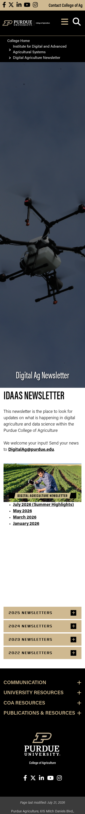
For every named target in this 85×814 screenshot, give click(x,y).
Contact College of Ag (66, 5)
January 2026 (26, 524)
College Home (18, 40)
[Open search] (77, 23)
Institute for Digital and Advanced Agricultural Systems (40, 48)
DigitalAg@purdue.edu (31, 450)
